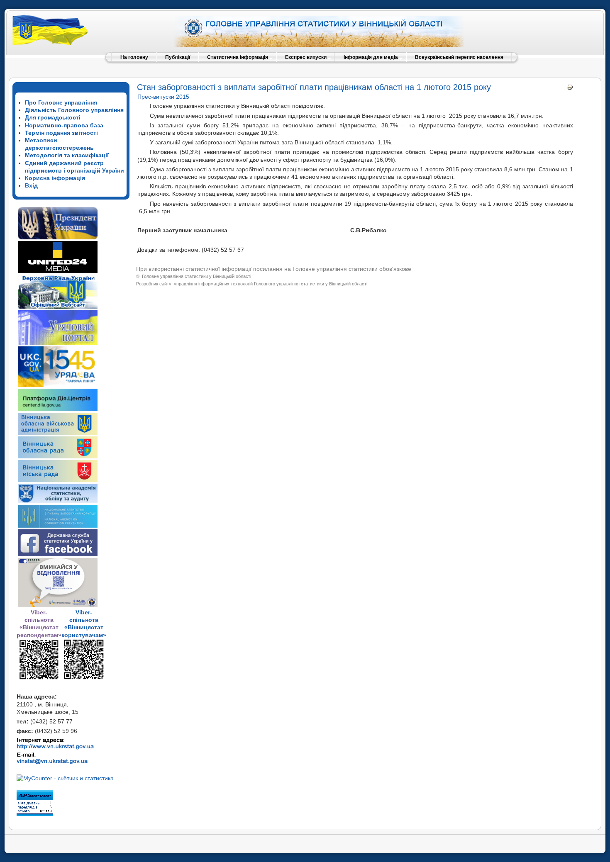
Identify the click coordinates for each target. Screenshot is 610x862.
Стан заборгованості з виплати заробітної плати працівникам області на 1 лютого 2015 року (314, 87)
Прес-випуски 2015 (163, 96)
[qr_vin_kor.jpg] (39, 678)
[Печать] (569, 88)
